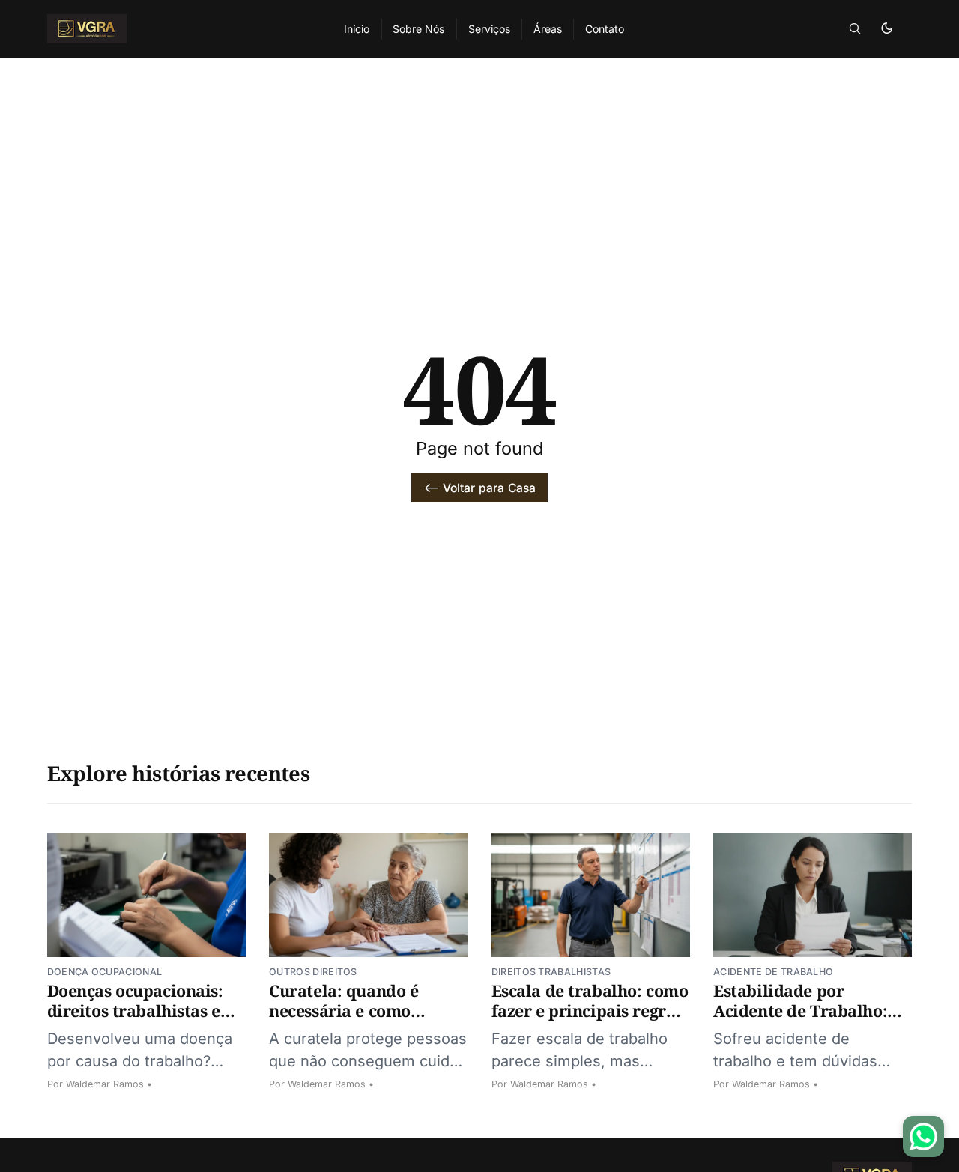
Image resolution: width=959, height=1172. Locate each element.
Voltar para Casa (489, 488)
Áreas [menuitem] (547, 28)
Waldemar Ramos (105, 1084)
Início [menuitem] (356, 28)
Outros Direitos (313, 971)
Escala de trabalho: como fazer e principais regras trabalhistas (590, 1011)
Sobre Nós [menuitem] (418, 28)
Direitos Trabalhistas (551, 971)
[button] (854, 28)
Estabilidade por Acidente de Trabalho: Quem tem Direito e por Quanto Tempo (806, 1021)
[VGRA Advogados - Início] (178, 28)
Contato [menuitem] (604, 28)
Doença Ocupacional (105, 971)
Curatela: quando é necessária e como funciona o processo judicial (346, 1021)
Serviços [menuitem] (489, 28)
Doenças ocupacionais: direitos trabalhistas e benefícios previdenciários (135, 1021)
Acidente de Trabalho (773, 971)
